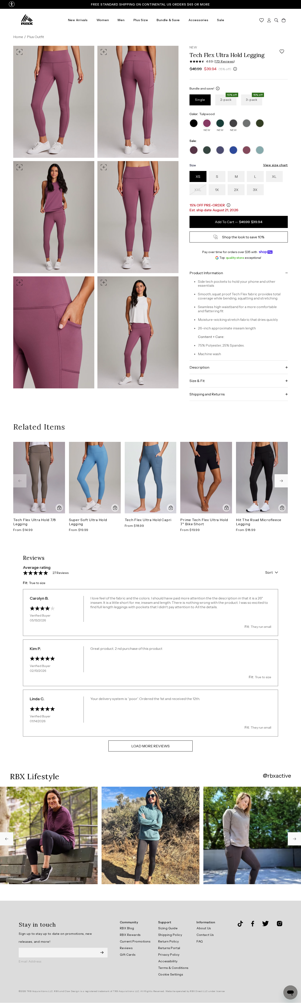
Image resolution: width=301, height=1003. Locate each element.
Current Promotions (135, 941)
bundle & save (168, 20)
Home (18, 37)
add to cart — (238, 222)
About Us (204, 928)
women (103, 20)
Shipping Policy (170, 935)
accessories (198, 20)
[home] (27, 19)
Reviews (126, 948)
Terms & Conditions (173, 968)
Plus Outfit (35, 37)
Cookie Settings (170, 974)
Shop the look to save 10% (243, 237)
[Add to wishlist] (282, 52)
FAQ (200, 941)
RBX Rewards (130, 935)
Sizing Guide (168, 928)
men (121, 20)
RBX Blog (127, 928)
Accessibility (167, 961)
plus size (141, 20)
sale (220, 20)
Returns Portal (169, 948)
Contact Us (205, 935)
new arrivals (78, 20)
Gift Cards (128, 955)
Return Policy (168, 941)
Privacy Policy (169, 955)
